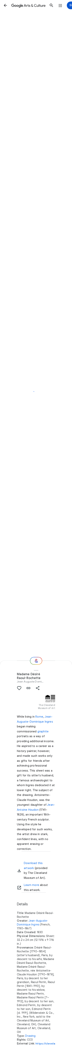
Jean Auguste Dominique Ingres (37, 681)
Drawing (30, 1036)
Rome (39, 716)
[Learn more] (19, 887)
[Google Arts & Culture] (28, 5)
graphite (43, 731)
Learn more (31, 885)
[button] (5, 5)
